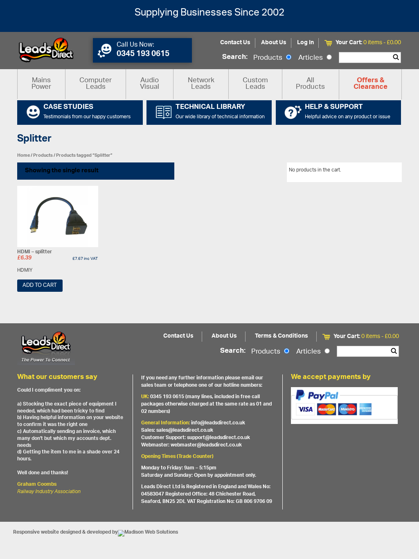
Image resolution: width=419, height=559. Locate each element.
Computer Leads (95, 84)
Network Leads (201, 84)
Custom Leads (255, 84)
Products (268, 58)
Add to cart (40, 285)
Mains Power (41, 84)
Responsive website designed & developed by (65, 532)
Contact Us (235, 42)
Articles (311, 58)
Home (23, 155)
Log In (305, 42)
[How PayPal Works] (344, 405)
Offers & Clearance (370, 84)
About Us (273, 42)
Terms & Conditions (281, 336)
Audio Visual (149, 84)
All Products (310, 84)
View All (387, 171)
